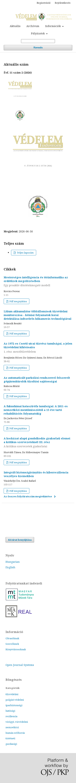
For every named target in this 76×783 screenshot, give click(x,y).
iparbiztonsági (14, 705)
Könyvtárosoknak (16, 649)
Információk (53, 26)
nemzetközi (12, 727)
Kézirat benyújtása (20, 539)
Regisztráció (44, 2)
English (10, 567)
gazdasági (11, 743)
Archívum (32, 26)
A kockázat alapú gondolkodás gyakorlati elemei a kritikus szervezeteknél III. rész (37, 442)
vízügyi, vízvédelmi (17, 721)
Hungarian (13, 561)
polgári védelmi (15, 699)
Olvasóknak (12, 638)
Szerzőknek (12, 643)
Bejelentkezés (62, 2)
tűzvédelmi (12, 694)
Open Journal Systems (20, 665)
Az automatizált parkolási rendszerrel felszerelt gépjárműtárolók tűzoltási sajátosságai (37, 379)
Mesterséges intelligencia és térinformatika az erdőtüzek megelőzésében (36, 281)
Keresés (38, 47)
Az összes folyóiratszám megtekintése (28, 496)
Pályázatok (38, 33)
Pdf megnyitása (18, 301)
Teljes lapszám (25, 252)
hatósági (10, 710)
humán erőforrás (15, 732)
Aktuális (15, 26)
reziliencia (11, 716)
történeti (10, 738)
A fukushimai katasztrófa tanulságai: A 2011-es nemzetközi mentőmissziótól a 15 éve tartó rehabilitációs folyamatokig (36, 409)
